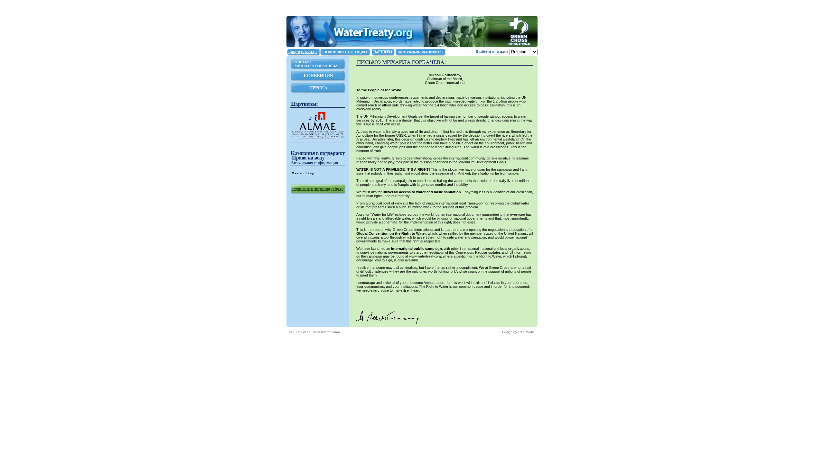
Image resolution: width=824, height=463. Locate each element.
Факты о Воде (303, 173)
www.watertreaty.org (425, 256)
